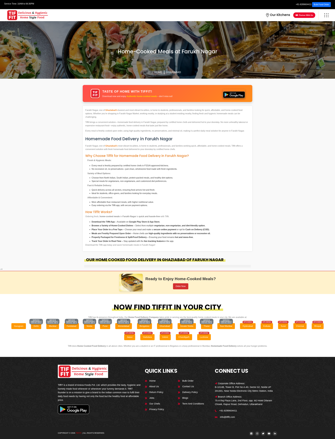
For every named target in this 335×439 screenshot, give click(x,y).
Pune (105, 326)
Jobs (151, 398)
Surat (283, 326)
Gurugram (18, 326)
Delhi (36, 326)
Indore (165, 337)
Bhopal (317, 326)
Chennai (300, 326)
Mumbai (52, 326)
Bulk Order (188, 381)
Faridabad (71, 326)
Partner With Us (306, 15)
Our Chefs (154, 403)
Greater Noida (186, 326)
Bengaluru (144, 326)
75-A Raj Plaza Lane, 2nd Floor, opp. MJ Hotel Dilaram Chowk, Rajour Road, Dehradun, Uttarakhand (243, 402)
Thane (207, 326)
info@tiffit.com (227, 417)
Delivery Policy (190, 392)
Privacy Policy (156, 409)
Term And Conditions (193, 403)
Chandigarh (183, 337)
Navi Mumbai (226, 326)
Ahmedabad (123, 326)
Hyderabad (248, 326)
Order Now (181, 286)
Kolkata (266, 326)
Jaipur (130, 337)
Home (158, 72)
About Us (154, 386)
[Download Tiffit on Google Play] (234, 93)
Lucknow (204, 337)
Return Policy (156, 392)
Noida (89, 326)
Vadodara (147, 337)
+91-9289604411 (304, 4)
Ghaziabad (173, 72)
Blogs (185, 398)
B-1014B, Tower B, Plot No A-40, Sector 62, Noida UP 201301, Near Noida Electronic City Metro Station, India (244, 389)
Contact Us (188, 386)
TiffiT (78, 433)
